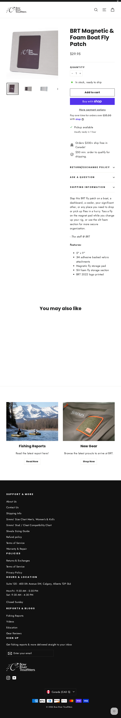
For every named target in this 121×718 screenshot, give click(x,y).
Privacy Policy (14, 572)
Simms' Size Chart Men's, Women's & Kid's (30, 519)
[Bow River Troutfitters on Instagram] (8, 677)
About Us (11, 501)
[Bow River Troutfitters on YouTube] (14, 677)
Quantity (77, 67)
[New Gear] (89, 421)
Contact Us (12, 507)
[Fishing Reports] (32, 421)
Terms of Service (15, 543)
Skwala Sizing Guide (17, 531)
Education (11, 627)
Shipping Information (87, 187)
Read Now (32, 461)
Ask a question (82, 177)
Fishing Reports (14, 616)
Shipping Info (14, 513)
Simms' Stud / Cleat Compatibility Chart (29, 525)
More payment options (92, 110)
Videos (10, 621)
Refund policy (14, 537)
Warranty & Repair (16, 549)
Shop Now (89, 461)
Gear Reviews (13, 633)
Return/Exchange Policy (90, 167)
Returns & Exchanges (18, 560)
